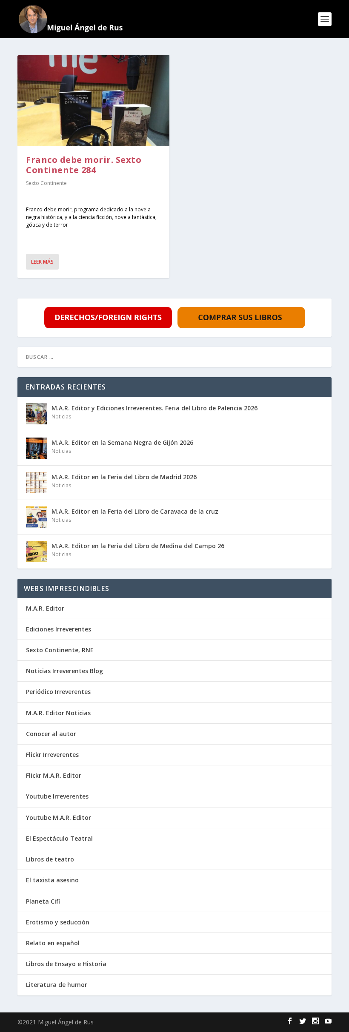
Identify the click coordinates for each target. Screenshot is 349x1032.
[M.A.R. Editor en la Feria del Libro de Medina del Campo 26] (36, 551)
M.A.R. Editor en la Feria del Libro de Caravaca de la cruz (134, 511)
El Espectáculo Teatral (59, 838)
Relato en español (53, 943)
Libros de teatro (50, 859)
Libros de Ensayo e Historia (66, 964)
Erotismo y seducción (57, 922)
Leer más (42, 261)
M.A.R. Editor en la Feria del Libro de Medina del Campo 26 (137, 546)
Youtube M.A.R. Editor (58, 817)
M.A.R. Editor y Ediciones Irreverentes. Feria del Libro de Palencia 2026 (154, 408)
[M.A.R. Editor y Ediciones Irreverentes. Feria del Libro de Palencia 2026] (36, 413)
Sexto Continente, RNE (60, 650)
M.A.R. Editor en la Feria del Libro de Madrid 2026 (124, 477)
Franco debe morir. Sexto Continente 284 (83, 165)
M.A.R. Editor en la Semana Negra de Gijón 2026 (122, 442)
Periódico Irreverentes (58, 692)
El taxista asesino (52, 880)
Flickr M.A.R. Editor (53, 775)
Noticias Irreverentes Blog (64, 671)
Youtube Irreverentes (57, 796)
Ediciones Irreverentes (58, 629)
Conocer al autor (51, 734)
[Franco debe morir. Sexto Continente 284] (93, 100)
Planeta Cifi (43, 901)
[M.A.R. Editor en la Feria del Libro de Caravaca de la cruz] (36, 517)
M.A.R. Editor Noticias (58, 713)
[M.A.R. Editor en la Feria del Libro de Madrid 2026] (36, 482)
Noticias (61, 416)
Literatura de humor (56, 985)
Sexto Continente (46, 183)
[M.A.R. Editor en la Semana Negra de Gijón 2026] (36, 448)
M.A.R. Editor (45, 608)
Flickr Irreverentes (52, 755)
